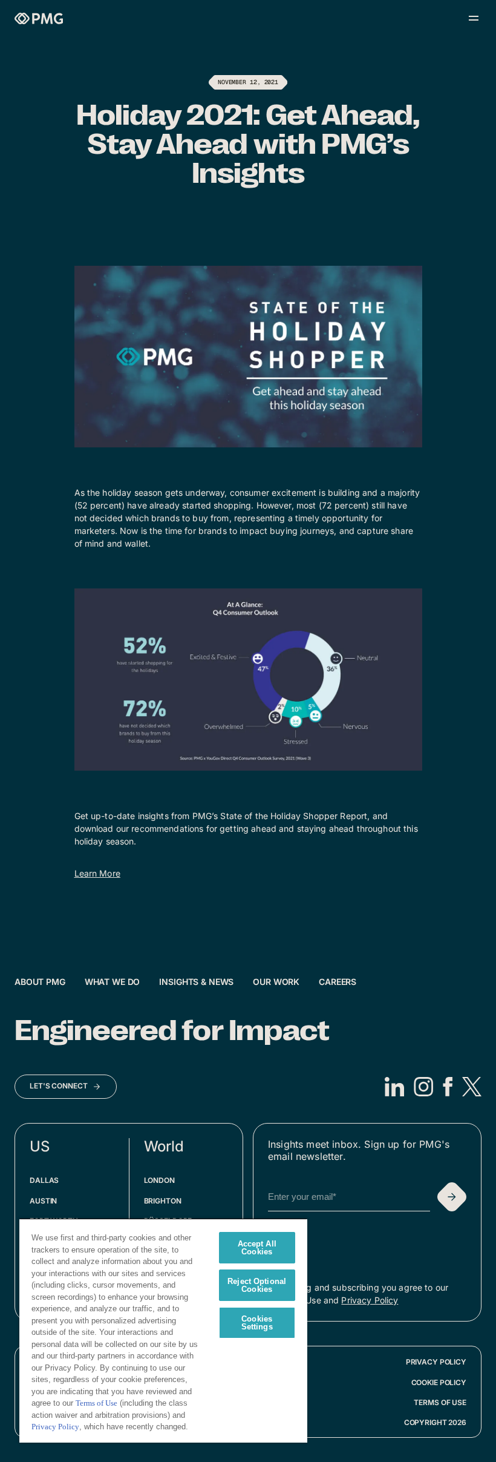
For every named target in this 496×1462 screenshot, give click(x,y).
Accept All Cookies (257, 1247)
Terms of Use (440, 1402)
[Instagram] (423, 1086)
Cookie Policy (438, 1382)
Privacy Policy (369, 1300)
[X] (471, 1086)
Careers (337, 981)
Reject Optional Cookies (256, 1285)
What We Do (112, 981)
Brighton (162, 1200)
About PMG (40, 981)
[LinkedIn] (394, 1086)
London (159, 1180)
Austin (43, 1200)
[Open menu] (473, 18)
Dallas (44, 1180)
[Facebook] (447, 1086)
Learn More (97, 873)
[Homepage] (39, 18)
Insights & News (196, 981)
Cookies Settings (257, 1322)
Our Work (276, 981)
